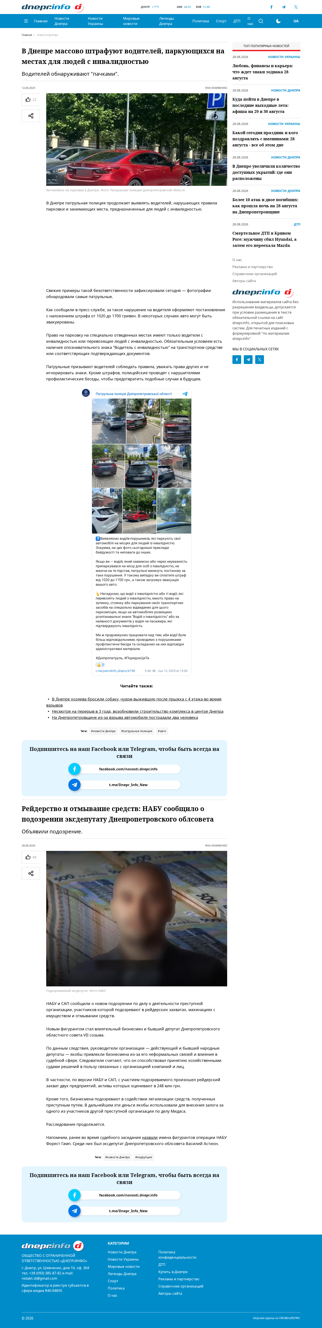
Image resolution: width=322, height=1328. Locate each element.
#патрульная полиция (136, 731)
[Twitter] (296, 7)
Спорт (221, 21)
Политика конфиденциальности (177, 1255)
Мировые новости (131, 21)
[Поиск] (261, 21)
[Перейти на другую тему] (278, 21)
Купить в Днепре (173, 1271)
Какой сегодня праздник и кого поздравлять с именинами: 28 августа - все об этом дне (265, 139)
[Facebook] (271, 7)
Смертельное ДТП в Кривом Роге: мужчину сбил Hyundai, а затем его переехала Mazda (264, 239)
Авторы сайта (244, 280)
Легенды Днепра (166, 21)
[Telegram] (283, 7)
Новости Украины (95, 21)
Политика (200, 21)
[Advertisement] (136, 249)
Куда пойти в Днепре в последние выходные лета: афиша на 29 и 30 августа (260, 105)
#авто (162, 731)
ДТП (237, 21)
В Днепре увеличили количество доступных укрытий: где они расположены (266, 172)
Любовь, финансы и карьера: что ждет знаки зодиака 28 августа (262, 72)
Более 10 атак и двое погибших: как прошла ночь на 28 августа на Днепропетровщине (265, 205)
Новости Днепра (62, 21)
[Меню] (26, 21)
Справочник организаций (254, 273)
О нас (250, 21)
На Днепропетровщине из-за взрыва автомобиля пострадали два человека (125, 717)
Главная (41, 21)
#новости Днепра (103, 731)
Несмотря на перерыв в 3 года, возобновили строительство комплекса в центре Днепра (137, 711)
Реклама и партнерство (252, 266)
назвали (150, 1137)
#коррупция (143, 1157)
